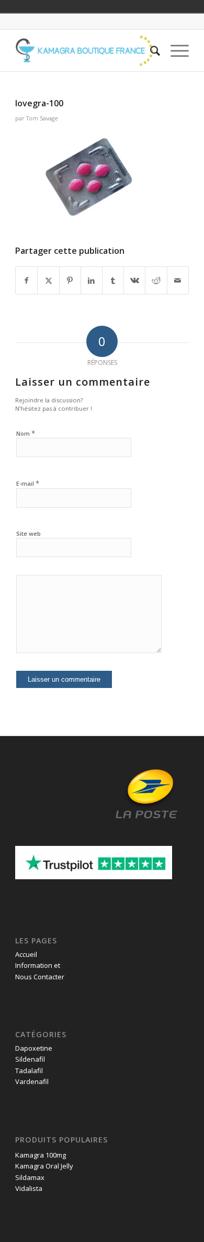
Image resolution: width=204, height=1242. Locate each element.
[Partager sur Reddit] (155, 280)
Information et (37, 965)
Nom (25, 433)
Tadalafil (29, 1070)
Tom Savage (42, 118)
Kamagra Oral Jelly (44, 1166)
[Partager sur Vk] (134, 280)
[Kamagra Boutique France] (84, 50)
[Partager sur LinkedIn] (91, 280)
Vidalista (28, 1188)
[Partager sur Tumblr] (113, 280)
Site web (28, 533)
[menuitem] (150, 50)
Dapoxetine (33, 1048)
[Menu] (174, 50)
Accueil (26, 954)
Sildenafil (30, 1059)
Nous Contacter (39, 976)
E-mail (27, 483)
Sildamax (29, 1177)
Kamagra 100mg (40, 1155)
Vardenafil (32, 1081)
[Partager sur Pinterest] (70, 280)
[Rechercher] (150, 50)
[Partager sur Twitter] (48, 280)
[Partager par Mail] (177, 280)
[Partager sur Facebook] (26, 280)
